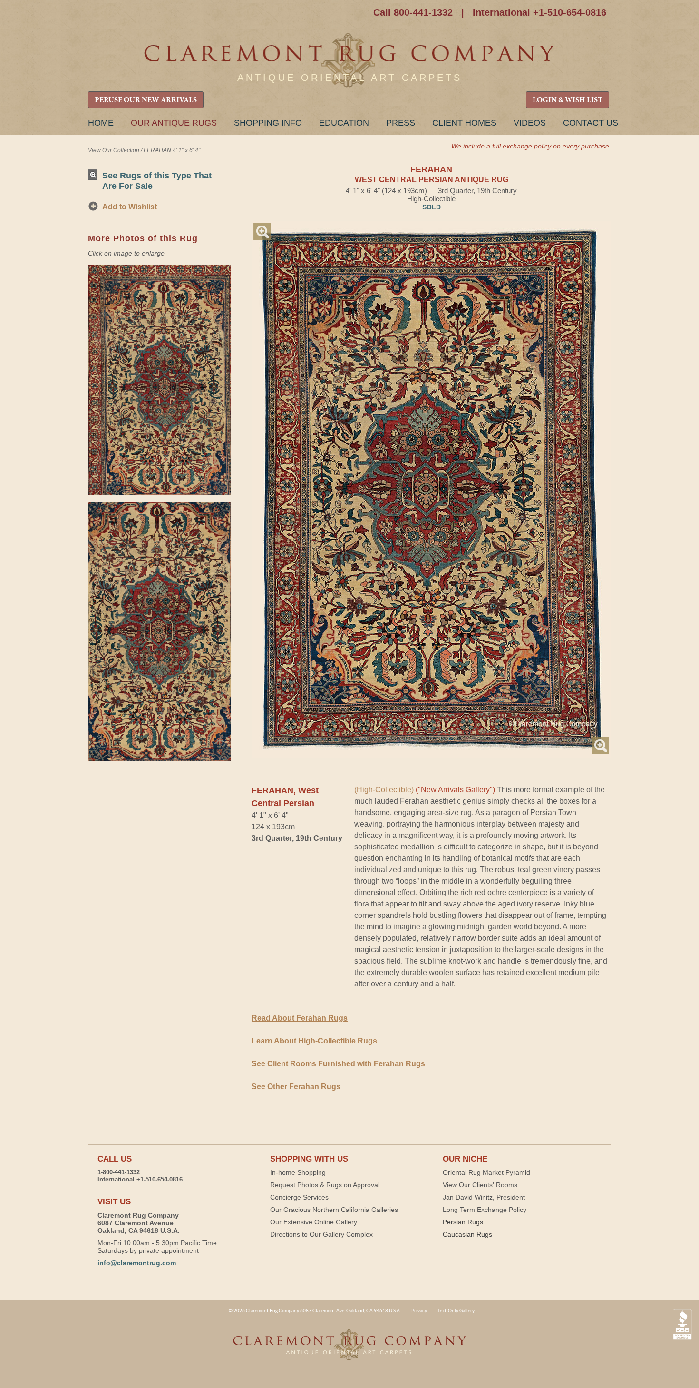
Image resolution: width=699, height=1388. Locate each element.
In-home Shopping (298, 1172)
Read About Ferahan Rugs (300, 1018)
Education (344, 123)
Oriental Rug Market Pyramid (486, 1172)
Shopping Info (268, 123)
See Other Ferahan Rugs (296, 1087)
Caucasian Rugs (467, 1234)
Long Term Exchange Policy (484, 1209)
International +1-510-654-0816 (539, 12)
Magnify (262, 231)
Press (400, 123)
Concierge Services (299, 1197)
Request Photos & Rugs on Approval (324, 1185)
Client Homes (464, 123)
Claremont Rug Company (349, 60)
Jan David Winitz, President (484, 1197)
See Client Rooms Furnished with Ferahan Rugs (338, 1064)
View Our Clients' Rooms (480, 1185)
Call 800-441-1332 (413, 12)
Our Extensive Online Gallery (313, 1222)
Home (101, 123)
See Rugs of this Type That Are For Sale (157, 180)
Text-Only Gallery (456, 1310)
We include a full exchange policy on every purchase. (531, 146)
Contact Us (590, 123)
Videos (530, 123)
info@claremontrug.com (136, 1263)
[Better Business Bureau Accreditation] (682, 1325)
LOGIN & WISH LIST (567, 100)
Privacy (419, 1310)
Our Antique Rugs (174, 123)
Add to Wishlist (129, 207)
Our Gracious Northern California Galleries (334, 1209)
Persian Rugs (463, 1222)
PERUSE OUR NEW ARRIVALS (146, 100)
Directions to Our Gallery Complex (321, 1234)
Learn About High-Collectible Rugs (314, 1041)
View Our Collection (113, 150)
